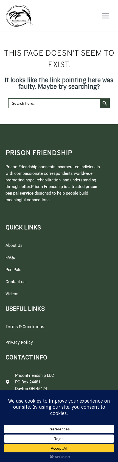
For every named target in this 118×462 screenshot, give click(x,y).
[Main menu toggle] (105, 16)
